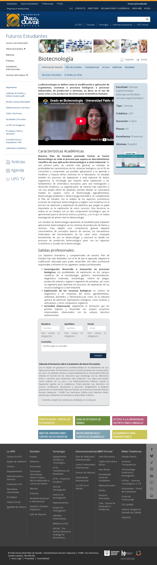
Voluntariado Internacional (82, 479)
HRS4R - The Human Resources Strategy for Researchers (62, 533)
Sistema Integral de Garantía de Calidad (131, 511)
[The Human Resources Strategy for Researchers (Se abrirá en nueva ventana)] (127, 552)
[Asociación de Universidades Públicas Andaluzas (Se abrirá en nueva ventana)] (112, 552)
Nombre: (46, 323)
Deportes (126, 517)
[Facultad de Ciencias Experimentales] (130, 158)
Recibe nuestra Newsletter (18, 102)
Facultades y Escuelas (16, 119)
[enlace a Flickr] (151, 488)
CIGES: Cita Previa (14, 113)
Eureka (102, 490)
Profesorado (47, 3)
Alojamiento (11, 87)
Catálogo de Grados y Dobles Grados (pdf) (15, 94)
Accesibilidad (43, 558)
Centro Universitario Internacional (85, 466)
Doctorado (35, 466)
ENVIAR (98, 355)
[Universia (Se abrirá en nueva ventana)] (127, 558)
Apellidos (69, 323)
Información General (52, 67)
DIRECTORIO (93, 8)
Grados (33, 456)
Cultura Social (13, 502)
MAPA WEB (137, 8)
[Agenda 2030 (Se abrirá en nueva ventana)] (138, 553)
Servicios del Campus (16, 75)
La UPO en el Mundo (82, 487)
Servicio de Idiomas (85, 472)
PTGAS (60, 3)
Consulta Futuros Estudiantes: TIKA (14, 141)
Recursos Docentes (51, 74)
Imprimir (129, 59)
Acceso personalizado (137, 3)
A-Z (71, 8)
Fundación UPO (14, 484)
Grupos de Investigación (59, 509)
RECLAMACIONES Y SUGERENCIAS (115, 8)
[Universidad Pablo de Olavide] (23, 19)
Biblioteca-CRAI (60, 523)
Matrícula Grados (107, 485)
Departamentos (15, 471)
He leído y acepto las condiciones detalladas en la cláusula (69, 400)
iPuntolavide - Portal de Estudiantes (105, 477)
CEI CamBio (127, 504)
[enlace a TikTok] (151, 462)
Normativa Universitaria (13, 491)
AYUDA (147, 8)
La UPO (78, 24)
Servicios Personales (104, 497)
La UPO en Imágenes (15, 125)
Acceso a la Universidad (17, 43)
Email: (91, 323)
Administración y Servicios (18, 107)
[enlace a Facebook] (152, 448)
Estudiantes (12, 3)
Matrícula (10, 55)
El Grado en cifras (73, 74)
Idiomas (34, 488)
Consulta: (46, 341)
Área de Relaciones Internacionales (85, 458)
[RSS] (151, 501)
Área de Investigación (59, 488)
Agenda (17, 170)
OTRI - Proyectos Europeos (61, 480)
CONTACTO (80, 8)
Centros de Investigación (59, 496)
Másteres (34, 461)
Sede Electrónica (107, 456)
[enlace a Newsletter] (151, 495)
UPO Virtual (142, 24)
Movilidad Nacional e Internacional (39, 500)
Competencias (92, 67)
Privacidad (29, 558)
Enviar (144, 59)
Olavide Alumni (129, 456)
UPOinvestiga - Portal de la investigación (129, 472)
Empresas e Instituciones (18, 8)
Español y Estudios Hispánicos (39, 508)
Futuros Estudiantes (29, 3)
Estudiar (91, 24)
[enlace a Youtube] (151, 482)
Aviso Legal (16, 558)
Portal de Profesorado (128, 498)
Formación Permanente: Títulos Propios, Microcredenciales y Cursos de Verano (39, 477)
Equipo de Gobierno (16, 461)
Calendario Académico (16, 148)
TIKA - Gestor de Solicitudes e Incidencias (107, 506)
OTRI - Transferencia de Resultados (61, 470)
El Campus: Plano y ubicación (14, 132)
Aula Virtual (104, 469)
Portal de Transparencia (129, 463)
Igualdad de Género (16, 506)
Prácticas (10, 60)
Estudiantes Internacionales (13, 68)
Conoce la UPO (14, 456)
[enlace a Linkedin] (151, 475)
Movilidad (129, 67)
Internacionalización (122, 24)
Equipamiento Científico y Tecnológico (59, 459)
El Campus (12, 497)
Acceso (105, 67)
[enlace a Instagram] (151, 468)
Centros (11, 466)
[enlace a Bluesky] (151, 455)
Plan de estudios (73, 67)
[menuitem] (79, 24)
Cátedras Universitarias (59, 517)
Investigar (103, 24)
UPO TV (17, 178)
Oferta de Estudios (14, 49)
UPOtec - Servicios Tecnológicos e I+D (131, 482)
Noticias (17, 161)
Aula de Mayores (38, 514)
